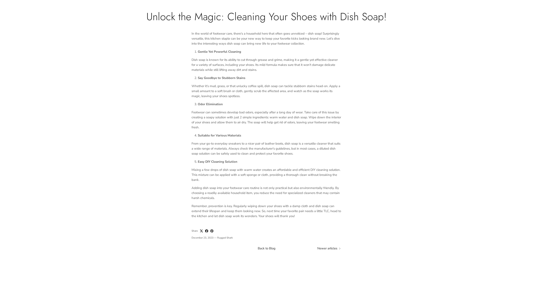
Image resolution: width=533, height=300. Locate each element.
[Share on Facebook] (206, 230)
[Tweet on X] (201, 230)
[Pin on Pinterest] (211, 230)
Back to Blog (266, 248)
